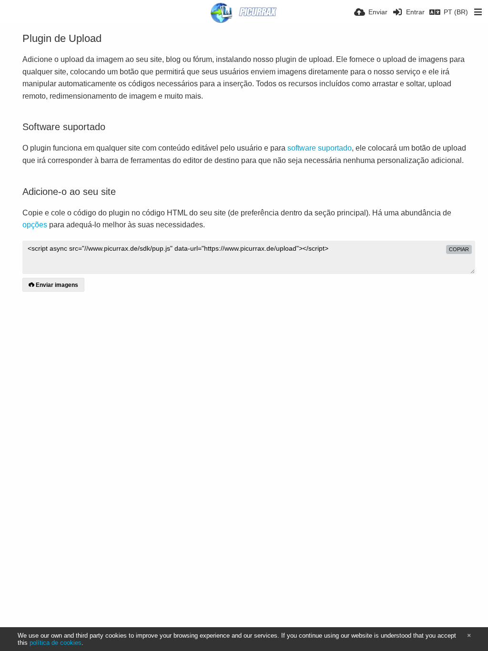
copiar (459, 249)
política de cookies (55, 642)
